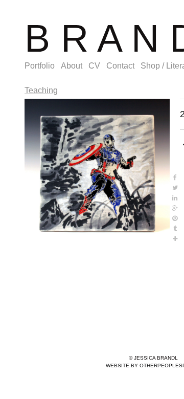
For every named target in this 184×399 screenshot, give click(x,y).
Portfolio (40, 65)
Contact (120, 65)
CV (94, 65)
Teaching (41, 90)
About (71, 65)
